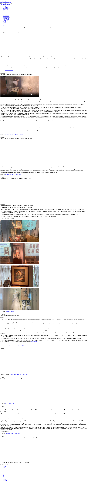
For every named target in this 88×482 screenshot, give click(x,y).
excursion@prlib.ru (34, 341)
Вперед (4, 479)
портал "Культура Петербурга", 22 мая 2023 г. (15, 345)
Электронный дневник (5, 4)
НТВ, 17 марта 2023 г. (9, 403)
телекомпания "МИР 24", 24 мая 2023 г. (13, 174)
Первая (4, 466)
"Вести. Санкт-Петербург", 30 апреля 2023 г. (18, 374)
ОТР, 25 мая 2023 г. (9, 70)
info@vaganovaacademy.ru (5, 2)
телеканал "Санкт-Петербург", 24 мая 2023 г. (14, 134)
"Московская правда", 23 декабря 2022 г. (13, 433)
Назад (4, 467)
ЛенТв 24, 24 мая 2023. (9, 311)
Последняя (5, 480)
